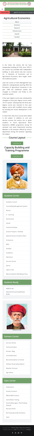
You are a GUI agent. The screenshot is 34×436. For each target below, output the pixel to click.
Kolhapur (28, 429)
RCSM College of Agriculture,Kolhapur (21, 427)
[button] (3, 50)
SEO (15, 429)
